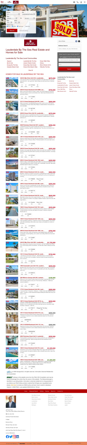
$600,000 (52, 101)
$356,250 (52, 125)
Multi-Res (27, 26)
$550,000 (52, 219)
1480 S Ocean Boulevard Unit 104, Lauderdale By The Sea (32, 207)
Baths (15, 20)
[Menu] (84, 2)
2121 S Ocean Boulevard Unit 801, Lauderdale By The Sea (32, 101)
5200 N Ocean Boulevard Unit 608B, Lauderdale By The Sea (32, 89)
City (23, 12)
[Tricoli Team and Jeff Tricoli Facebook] (7, 436)
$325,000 (52, 207)
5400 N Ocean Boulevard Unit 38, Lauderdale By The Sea (32, 148)
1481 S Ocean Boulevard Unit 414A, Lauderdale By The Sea (32, 136)
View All (30, 70)
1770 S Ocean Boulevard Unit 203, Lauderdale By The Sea (32, 289)
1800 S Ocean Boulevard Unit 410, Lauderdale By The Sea (32, 348)
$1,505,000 (51, 360)
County (8, 12)
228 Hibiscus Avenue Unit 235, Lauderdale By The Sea (32, 277)
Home (9, 26)
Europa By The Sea (12, 65)
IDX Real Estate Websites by (12, 443)
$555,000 (52, 148)
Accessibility (29, 443)
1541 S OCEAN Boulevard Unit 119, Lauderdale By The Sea (32, 324)
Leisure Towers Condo (29, 63)
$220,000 (52, 301)
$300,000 (52, 313)
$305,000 (52, 184)
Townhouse (20, 26)
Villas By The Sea (45, 67)
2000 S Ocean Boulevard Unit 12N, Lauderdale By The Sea (32, 160)
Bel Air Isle (10, 63)
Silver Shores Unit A (45, 65)
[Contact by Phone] (78, 2)
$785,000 (52, 231)
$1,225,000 (51, 348)
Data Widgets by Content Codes (74, 443)
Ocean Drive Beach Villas (30, 67)
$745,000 (52, 254)
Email (8, 419)
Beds (8, 20)
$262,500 (52, 172)
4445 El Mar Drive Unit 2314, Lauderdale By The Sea (32, 78)
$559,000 (52, 266)
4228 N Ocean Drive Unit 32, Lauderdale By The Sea (32, 113)
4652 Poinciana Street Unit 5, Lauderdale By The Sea (32, 336)
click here (13, 385)
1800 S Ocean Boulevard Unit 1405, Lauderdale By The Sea (32, 359)
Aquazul (9, 61)
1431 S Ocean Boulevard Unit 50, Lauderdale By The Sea (32, 195)
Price (8, 16)
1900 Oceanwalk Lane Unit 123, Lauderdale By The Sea (32, 266)
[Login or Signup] (81, 2)
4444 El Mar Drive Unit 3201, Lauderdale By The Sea (32, 242)
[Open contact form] (74, 2)
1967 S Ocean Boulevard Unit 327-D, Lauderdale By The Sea (32, 301)
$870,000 (52, 78)
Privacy (38, 443)
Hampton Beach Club (13, 67)
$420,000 (52, 160)
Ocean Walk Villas (45, 61)
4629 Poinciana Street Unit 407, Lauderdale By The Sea (32, 125)
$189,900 (52, 277)
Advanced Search (23, 30)
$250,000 (52, 336)
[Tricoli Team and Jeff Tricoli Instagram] (14, 436)
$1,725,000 (51, 242)
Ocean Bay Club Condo (29, 65)
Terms (34, 443)
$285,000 (52, 137)
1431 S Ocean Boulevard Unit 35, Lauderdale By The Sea (32, 254)
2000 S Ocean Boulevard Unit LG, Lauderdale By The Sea (32, 172)
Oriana (42, 63)
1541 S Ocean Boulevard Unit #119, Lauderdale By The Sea (32, 312)
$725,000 (52, 90)
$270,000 (52, 113)
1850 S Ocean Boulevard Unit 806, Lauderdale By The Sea (32, 183)
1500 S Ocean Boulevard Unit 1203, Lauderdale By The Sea (32, 219)
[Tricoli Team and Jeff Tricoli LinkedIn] (17, 436)
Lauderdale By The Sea (29, 61)
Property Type (10, 24)
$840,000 (52, 195)
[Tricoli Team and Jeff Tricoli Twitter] (11, 436)
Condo (14, 26)
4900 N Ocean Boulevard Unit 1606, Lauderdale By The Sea (32, 230)
